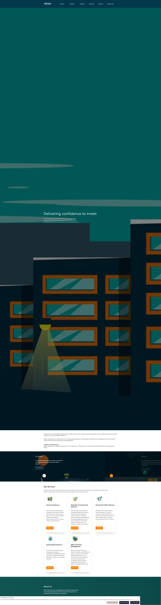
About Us (91, 4)
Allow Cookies (135, 602)
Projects (82, 4)
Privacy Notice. (136, 599)
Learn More (39, 467)
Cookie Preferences (112, 602)
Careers (100, 4)
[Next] (111, 475)
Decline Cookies (124, 602)
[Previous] (44, 475)
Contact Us (110, 4)
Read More (49, 527)
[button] (62, 4)
